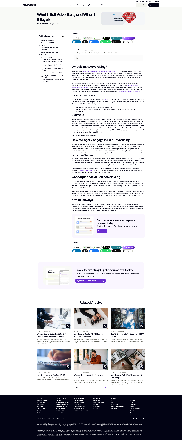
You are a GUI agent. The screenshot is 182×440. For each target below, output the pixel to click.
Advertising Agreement (84, 170)
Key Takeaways (45, 54)
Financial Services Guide (49, 435)
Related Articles (47, 57)
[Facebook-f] (140, 418)
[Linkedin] (77, 58)
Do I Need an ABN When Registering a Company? (53, 80)
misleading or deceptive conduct (129, 92)
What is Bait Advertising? (48, 40)
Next (104, 388)
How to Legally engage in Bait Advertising (49, 48)
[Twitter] (133, 418)
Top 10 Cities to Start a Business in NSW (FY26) (53, 69)
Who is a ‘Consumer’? (49, 42)
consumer (106, 100)
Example (43, 45)
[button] (63, 36)
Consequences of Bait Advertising (50, 52)
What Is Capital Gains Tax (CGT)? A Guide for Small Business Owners (53, 60)
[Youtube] (143, 418)
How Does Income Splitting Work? (53, 73)
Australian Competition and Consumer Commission (99, 71)
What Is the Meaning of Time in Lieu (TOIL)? (53, 76)
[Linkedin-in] (136, 418)
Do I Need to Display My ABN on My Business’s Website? (53, 65)
